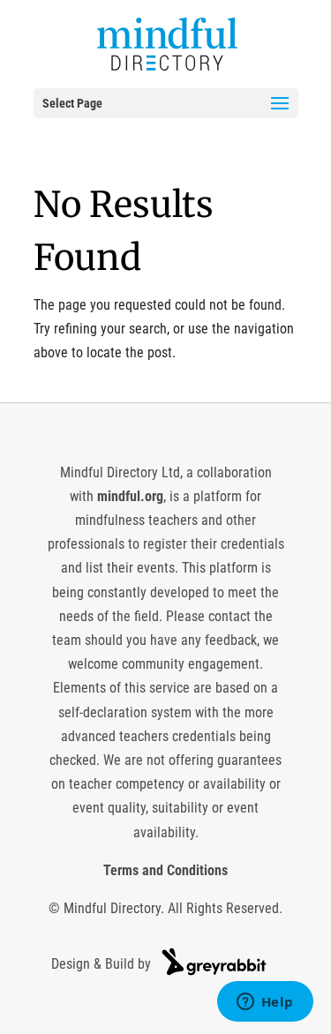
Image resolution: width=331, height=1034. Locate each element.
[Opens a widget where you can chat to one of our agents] (264, 1003)
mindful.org (130, 496)
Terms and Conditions (165, 870)
